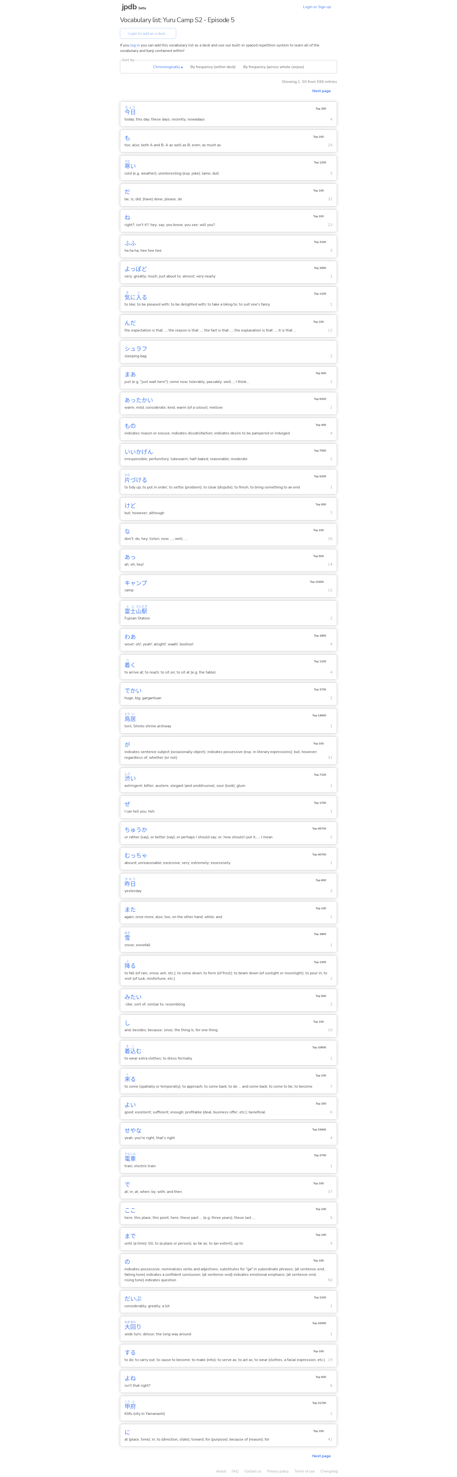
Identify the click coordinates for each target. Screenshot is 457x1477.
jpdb (129, 7)
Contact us (252, 1471)
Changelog (329, 1471)
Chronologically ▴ (168, 67)
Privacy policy (278, 1471)
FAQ (235, 1471)
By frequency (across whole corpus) (273, 67)
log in (135, 45)
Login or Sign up (317, 7)
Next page (321, 91)
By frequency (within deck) (213, 67)
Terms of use (304, 1471)
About (221, 1471)
